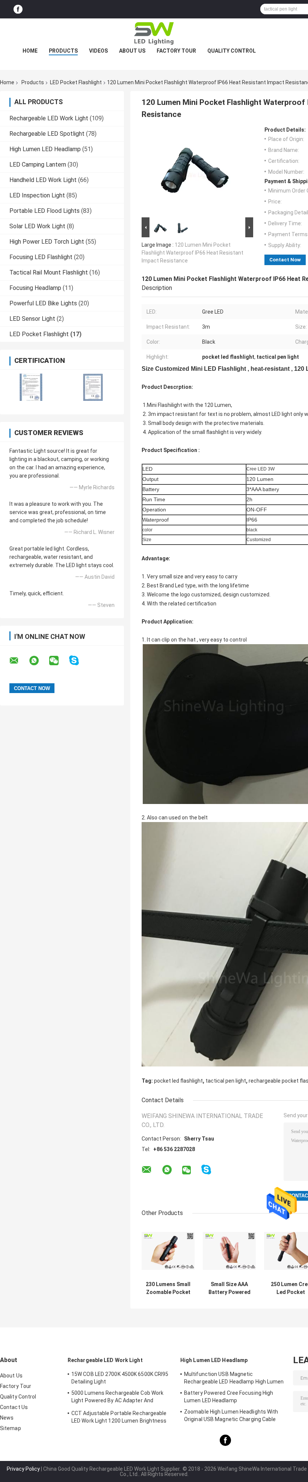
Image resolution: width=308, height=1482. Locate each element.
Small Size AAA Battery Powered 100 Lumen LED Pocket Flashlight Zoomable (229, 1288)
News (7, 1418)
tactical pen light (225, 1081)
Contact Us (14, 1407)
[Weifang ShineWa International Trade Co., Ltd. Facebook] (18, 9)
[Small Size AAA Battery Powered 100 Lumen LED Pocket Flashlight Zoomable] (229, 1250)
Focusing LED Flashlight (40, 257)
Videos (98, 51)
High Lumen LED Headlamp (45, 149)
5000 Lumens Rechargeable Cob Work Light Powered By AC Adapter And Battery (117, 1398)
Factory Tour (176, 51)
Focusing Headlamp (35, 287)
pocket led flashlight (178, 1081)
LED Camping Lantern (37, 164)
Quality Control (231, 51)
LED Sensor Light (32, 318)
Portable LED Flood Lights (44, 210)
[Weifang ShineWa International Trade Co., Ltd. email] (18, 661)
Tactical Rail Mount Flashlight (48, 272)
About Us (132, 51)
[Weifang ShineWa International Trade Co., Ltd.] (154, 33)
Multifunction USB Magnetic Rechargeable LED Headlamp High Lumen (234, 1378)
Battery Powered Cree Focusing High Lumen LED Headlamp (228, 1396)
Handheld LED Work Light (43, 180)
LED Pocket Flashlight (76, 82)
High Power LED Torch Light (46, 241)
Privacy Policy (23, 1469)
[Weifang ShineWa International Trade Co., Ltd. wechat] (58, 661)
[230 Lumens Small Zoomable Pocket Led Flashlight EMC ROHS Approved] (168, 1250)
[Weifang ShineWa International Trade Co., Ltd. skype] (78, 660)
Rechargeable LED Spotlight (47, 133)
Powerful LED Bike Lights (43, 303)
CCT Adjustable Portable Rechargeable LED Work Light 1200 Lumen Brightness (119, 1417)
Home (30, 51)
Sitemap (10, 1428)
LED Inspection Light (37, 195)
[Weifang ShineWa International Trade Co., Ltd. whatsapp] (38, 661)
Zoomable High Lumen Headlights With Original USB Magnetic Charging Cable (231, 1415)
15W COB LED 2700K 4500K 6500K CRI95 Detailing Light (120, 1378)
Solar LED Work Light (37, 226)
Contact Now (285, 259)
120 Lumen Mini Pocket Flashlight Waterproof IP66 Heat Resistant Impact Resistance (192, 253)
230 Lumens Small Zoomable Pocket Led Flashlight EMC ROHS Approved (168, 1288)
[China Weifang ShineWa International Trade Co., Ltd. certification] (31, 387)
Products (63, 51)
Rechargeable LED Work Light (48, 118)
